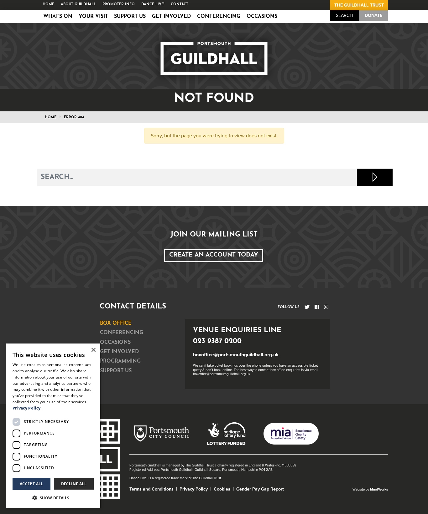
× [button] (93, 350)
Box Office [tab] (116, 323)
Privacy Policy (194, 489)
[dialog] (53, 426)
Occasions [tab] (115, 342)
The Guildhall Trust (359, 5)
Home (48, 4)
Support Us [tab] (116, 371)
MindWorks (379, 489)
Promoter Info (118, 4)
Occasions (262, 16)
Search (344, 15)
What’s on (57, 16)
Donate (373, 15)
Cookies (222, 489)
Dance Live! (152, 4)
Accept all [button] (31, 483)
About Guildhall (78, 4)
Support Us (130, 16)
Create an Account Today (213, 255)
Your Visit (93, 16)
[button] (53, 497)
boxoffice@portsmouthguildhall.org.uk (236, 355)
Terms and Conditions (151, 489)
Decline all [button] (73, 483)
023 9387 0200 (217, 341)
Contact (179, 4)
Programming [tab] (120, 361)
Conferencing (218, 16)
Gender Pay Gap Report (260, 489)
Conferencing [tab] (121, 332)
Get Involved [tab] (119, 351)
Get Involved (171, 16)
